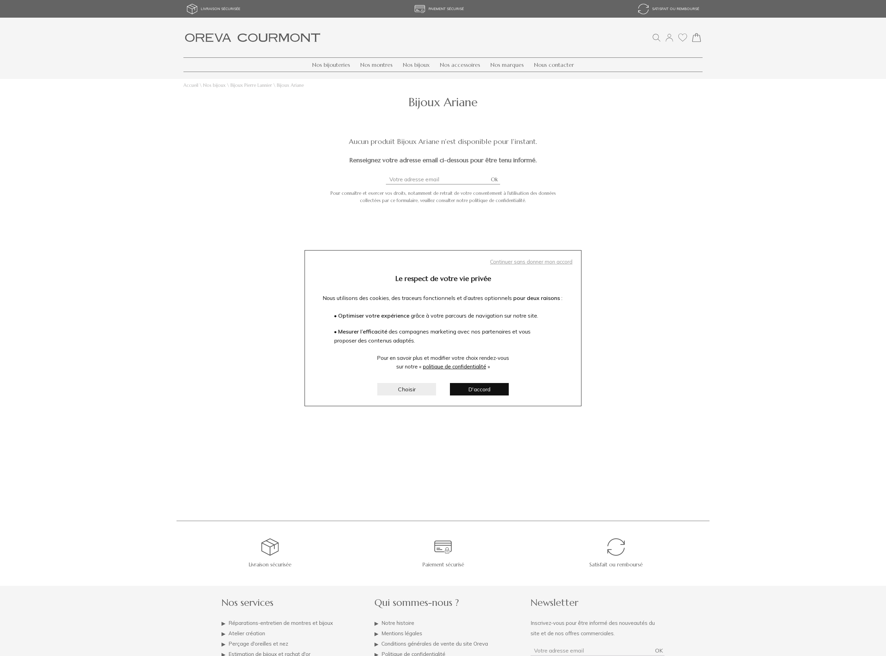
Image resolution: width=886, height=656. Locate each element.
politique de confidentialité (454, 366)
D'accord (479, 389)
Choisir (407, 389)
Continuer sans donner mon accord (531, 261)
